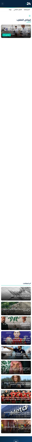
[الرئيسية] (30, 16)
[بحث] (2, 3)
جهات (10, 9)
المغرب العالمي (18, 9)
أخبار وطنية (27, 9)
